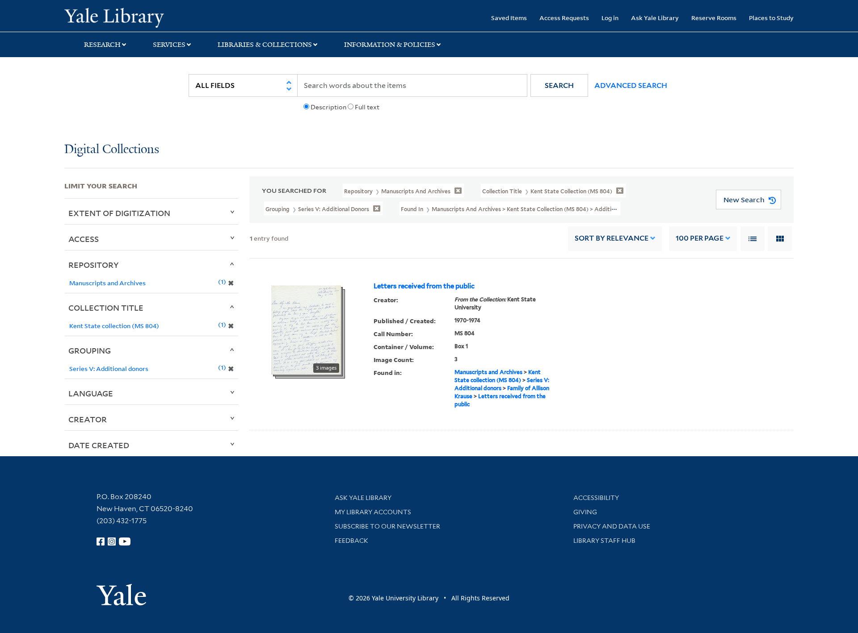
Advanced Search (630, 85)
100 (699, 238)
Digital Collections (111, 150)
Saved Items (509, 17)
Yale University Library (119, 17)
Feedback (351, 540)
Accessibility (596, 497)
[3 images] (306, 329)
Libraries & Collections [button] (265, 44)
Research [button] (102, 44)
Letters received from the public (424, 286)
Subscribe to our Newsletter (387, 526)
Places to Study (771, 17)
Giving (585, 512)
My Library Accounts (373, 512)
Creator (87, 419)
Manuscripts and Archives (488, 372)
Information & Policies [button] (389, 44)
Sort (611, 238)
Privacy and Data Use (611, 526)
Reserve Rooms (713, 17)
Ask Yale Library (655, 17)
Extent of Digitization (119, 213)
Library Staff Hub (604, 540)
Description (328, 107)
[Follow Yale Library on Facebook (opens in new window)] (101, 541)
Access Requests (564, 17)
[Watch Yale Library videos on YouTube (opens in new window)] (124, 541)
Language (90, 393)
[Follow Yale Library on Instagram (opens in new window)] (112, 541)
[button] (559, 85)
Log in (609, 17)
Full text (367, 107)
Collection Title (105, 307)
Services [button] (169, 44)
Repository (93, 264)
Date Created (98, 445)
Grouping (89, 350)
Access (83, 238)
